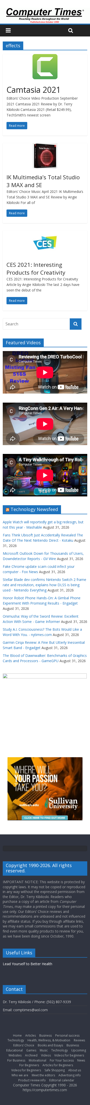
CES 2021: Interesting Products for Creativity (35, 268)
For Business (16, 1060)
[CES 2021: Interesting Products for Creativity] (45, 233)
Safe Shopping (54, 1070)
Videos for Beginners (26, 1070)
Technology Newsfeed (34, 509)
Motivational (37, 1060)
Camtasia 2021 (33, 89)
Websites (15, 1055)
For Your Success (62, 1060)
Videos (46, 1055)
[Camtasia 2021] (45, 57)
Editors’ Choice (23, 1045)
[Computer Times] (45, 16)
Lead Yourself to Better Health (27, 963)
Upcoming (78, 1050)
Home (17, 1035)
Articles (30, 1035)
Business (45, 1035)
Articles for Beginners (57, 1065)
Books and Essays (50, 1045)
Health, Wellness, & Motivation (49, 1040)
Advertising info (69, 1075)
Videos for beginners (69, 1055)
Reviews (79, 1040)
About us (74, 1070)
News (81, 1060)
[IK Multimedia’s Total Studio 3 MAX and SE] (45, 146)
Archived (31, 1055)
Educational (14, 1050)
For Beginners (29, 1065)
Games (31, 1050)
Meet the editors (43, 1075)
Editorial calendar (61, 1080)
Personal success (67, 1035)
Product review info (32, 1080)
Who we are (20, 1075)
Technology (16, 1040)
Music (44, 1050)
